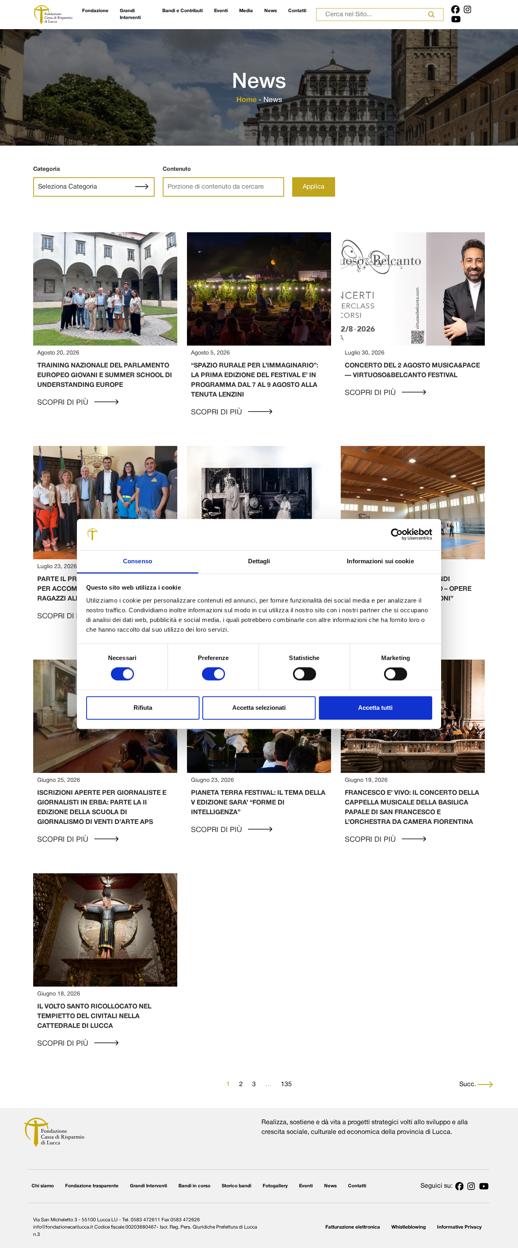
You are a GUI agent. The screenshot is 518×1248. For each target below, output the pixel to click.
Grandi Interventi (130, 14)
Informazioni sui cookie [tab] (380, 561)
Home (246, 100)
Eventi (221, 11)
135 (286, 1084)
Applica (314, 187)
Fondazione (95, 11)
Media (246, 11)
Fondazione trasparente (92, 1186)
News (270, 11)
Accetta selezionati (259, 707)
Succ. (468, 1084)
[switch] (213, 674)
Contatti (297, 11)
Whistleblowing (408, 1227)
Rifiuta (143, 707)
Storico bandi (236, 1186)
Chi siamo (43, 1186)
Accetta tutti (375, 707)
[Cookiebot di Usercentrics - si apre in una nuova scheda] (396, 534)
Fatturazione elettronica (352, 1227)
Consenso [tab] (137, 561)
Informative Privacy (459, 1227)
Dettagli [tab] (259, 561)
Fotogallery (275, 1186)
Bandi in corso (194, 1186)
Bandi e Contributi (182, 11)
